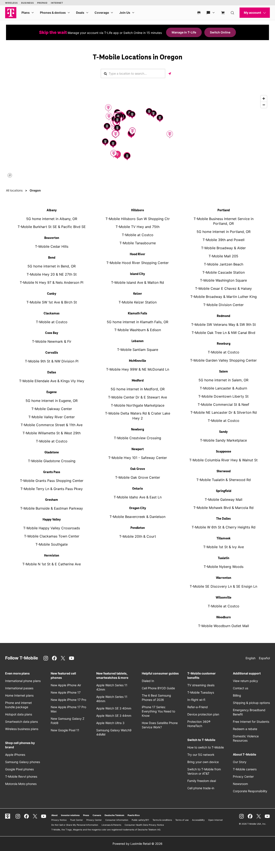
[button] (108, 116)
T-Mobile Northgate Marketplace (137, 405)
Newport (137, 449)
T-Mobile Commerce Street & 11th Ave (51, 425)
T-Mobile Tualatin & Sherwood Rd (223, 480)
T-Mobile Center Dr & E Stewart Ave (137, 397)
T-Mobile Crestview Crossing (137, 438)
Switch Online (220, 32)
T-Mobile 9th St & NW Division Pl (51, 361)
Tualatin (223, 558)
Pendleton (137, 528)
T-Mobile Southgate (51, 544)
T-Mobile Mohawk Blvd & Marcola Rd (223, 507)
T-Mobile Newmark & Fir (51, 341)
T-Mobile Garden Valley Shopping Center (223, 360)
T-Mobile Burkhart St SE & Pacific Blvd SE (52, 227)
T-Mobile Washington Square (223, 280)
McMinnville (137, 361)
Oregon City (137, 508)
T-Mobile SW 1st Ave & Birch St (51, 302)
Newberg (137, 429)
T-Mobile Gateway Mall (223, 499)
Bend (51, 258)
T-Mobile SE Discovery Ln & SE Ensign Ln (223, 586)
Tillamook (224, 538)
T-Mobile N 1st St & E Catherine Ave (51, 564)
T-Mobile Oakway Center (51, 409)
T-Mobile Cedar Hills (51, 246)
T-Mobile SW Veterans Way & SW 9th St (223, 324)
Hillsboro (137, 210)
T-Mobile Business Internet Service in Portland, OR (224, 221)
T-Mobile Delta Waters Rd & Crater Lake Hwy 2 (137, 415)
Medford (138, 380)
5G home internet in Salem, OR (223, 380)
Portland (223, 210)
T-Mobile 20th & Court (137, 536)
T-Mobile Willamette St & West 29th (52, 433)
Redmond (223, 316)
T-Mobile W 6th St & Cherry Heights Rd (223, 527)
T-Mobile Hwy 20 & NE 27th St (52, 274)
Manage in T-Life (184, 32)
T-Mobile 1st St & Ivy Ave (223, 547)
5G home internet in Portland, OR (224, 231)
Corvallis (51, 353)
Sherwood (224, 471)
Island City (137, 274)
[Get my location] (169, 73)
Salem (223, 371)
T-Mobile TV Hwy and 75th (137, 227)
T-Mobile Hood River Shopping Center (137, 263)
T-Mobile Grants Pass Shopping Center (51, 480)
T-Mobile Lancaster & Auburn (223, 388)
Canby (51, 294)
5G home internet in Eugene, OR (52, 400)
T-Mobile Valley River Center (51, 417)
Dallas (51, 372)
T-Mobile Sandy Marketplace (223, 440)
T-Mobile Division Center (223, 305)
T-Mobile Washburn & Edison (137, 330)
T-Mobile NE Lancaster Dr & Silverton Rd (223, 412)
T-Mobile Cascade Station (223, 272)
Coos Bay (51, 333)
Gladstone (51, 452)
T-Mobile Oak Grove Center (137, 477)
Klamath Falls (137, 313)
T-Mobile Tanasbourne (137, 243)
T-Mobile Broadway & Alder (223, 248)
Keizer (137, 294)
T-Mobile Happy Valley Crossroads (51, 528)
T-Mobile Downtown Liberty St (223, 396)
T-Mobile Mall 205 (223, 256)
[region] (137, 136)
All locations (14, 190)
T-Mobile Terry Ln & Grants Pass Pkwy (51, 489)
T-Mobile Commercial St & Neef (223, 404)
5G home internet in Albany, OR (51, 219)
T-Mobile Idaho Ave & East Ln (138, 497)
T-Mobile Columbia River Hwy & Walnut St (223, 460)
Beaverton (51, 238)
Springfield (223, 491)
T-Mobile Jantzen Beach (223, 264)
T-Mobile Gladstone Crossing (51, 461)
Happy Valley (52, 519)
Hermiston (51, 555)
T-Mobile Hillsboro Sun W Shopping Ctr (137, 219)
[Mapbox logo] (9, 175)
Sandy (223, 432)
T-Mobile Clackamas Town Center (51, 536)
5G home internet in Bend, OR (52, 266)
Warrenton (223, 578)
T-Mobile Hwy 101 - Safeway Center (137, 458)
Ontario (137, 488)
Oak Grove (137, 469)
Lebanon (137, 341)
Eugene (51, 392)
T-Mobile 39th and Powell (223, 240)
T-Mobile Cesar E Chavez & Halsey (223, 288)
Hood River (137, 254)
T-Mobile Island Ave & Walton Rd (137, 282)
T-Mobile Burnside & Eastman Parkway (51, 508)
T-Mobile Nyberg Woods (223, 566)
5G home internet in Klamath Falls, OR (137, 322)
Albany (52, 210)
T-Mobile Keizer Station (138, 302)
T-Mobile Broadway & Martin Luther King (223, 296)
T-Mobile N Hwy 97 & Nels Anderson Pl (51, 282)
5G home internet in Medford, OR (138, 389)
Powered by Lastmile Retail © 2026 (137, 843)
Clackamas (52, 313)
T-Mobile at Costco (51, 322)
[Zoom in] (264, 98)
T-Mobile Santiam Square (137, 349)
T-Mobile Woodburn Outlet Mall (223, 626)
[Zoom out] (264, 105)
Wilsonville (223, 597)
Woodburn (223, 617)
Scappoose (223, 451)
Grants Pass (51, 472)
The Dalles (223, 519)
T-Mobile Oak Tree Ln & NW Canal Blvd (223, 332)
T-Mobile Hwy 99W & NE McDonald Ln (137, 369)
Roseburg (223, 344)
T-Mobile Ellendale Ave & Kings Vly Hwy (51, 381)
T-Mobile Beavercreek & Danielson (137, 517)
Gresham (51, 500)
